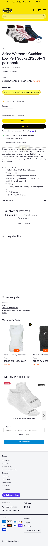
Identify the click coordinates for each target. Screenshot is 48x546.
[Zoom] (38, 40)
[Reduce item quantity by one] (4, 111)
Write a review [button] (24, 218)
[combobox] (24, 16)
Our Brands (6, 479)
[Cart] (39, 10)
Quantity (5, 106)
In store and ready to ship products (16, 310)
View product (24, 442)
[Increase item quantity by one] (12, 111)
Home (4, 48)
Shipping (5, 116)
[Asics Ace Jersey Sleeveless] (17, 345)
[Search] (43, 16)
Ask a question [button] (24, 223)
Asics (4, 305)
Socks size (7, 427)
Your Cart (5, 486)
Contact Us (6, 460)
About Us (5, 463)
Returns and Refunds (9, 470)
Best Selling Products (10, 308)
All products (6, 483)
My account (6, 489)
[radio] (24, 423)
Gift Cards (5, 476)
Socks (4, 313)
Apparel (5, 303)
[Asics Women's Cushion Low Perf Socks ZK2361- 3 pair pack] (17, 263)
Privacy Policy (7, 467)
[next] (44, 415)
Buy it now (24, 126)
